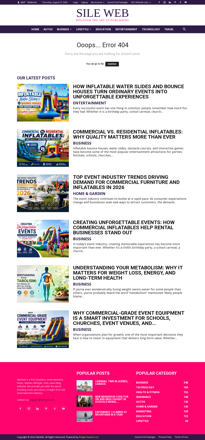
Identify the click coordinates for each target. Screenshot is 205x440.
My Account (96, 2)
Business (63, 29)
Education (103, 29)
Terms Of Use (181, 437)
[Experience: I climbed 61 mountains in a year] (85, 416)
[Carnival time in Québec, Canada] (85, 385)
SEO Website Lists (139, 2)
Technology (151, 29)
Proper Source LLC (88, 437)
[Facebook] (159, 2)
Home (35, 29)
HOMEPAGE (112, 64)
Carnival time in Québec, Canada (111, 382)
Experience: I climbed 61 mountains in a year (111, 413)
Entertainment (126, 29)
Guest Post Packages (117, 2)
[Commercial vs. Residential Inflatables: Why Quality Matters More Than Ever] (43, 148)
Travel (169, 29)
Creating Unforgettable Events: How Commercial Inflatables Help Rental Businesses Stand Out (124, 227)
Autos (48, 29)
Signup (84, 2)
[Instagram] (164, 2)
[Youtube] (185, 2)
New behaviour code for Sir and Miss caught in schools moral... (111, 399)
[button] (184, 29)
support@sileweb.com (42, 399)
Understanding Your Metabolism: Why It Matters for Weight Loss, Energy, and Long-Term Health (128, 273)
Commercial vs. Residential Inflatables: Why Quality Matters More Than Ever (128, 134)
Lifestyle (82, 29)
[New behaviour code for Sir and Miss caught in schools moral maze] (85, 401)
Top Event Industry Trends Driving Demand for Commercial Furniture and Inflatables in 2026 (126, 182)
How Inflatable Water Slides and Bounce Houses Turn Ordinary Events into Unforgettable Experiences (128, 91)
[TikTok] (180, 2)
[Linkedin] (169, 2)
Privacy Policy (165, 437)
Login (75, 2)
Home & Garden (89, 193)
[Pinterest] (175, 2)
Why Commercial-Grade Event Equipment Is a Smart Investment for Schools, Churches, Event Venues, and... (128, 318)
